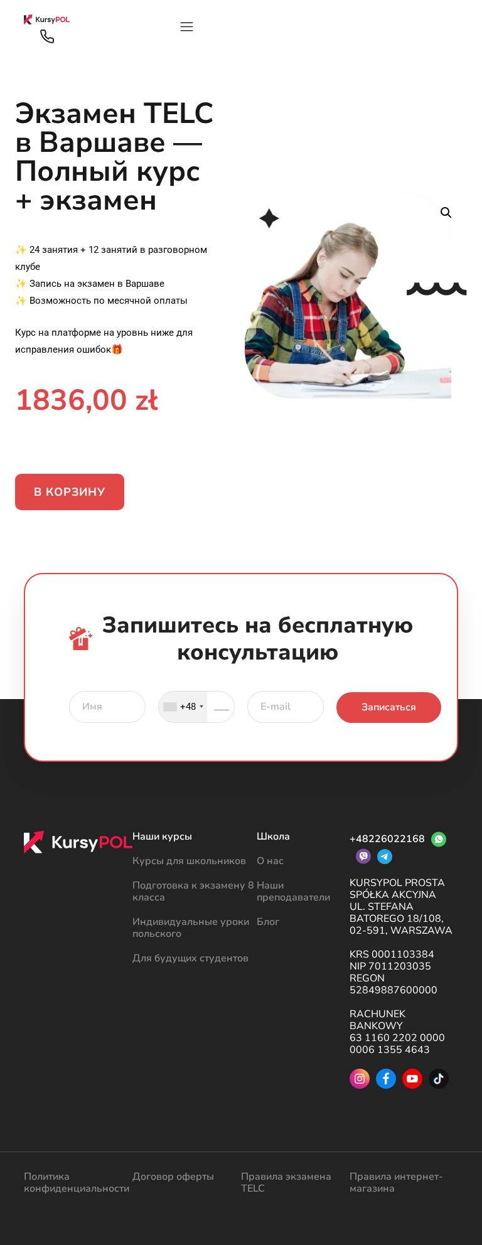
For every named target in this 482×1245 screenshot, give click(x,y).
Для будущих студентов (190, 958)
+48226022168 (387, 839)
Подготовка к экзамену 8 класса (193, 891)
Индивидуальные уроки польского (190, 928)
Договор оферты (173, 1177)
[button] (446, 212)
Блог (268, 922)
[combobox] (183, 707)
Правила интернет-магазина (396, 1182)
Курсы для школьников (189, 861)
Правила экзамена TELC (286, 1182)
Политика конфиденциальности (76, 1182)
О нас (270, 861)
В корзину (69, 492)
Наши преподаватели (293, 891)
